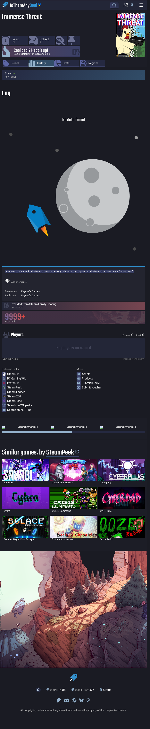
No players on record (73, 348)
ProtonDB (13, 383)
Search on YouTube (19, 409)
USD (84, 689)
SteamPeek (14, 387)
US (58, 689)
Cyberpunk (23, 271)
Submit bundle (91, 383)
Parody (57, 271)
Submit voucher (91, 387)
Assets (86, 374)
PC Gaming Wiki (16, 378)
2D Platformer (94, 271)
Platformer (37, 271)
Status (106, 689)
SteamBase (14, 400)
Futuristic (11, 271)
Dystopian (79, 271)
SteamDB (13, 374)
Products (87, 378)
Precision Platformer (115, 271)
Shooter (67, 271)
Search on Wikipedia (19, 405)
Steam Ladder (16, 392)
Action (48, 271)
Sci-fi (130, 271)
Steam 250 (14, 396)
